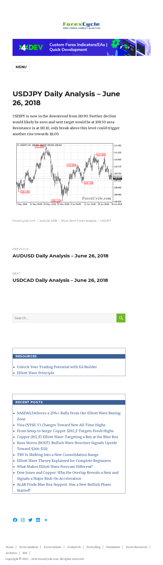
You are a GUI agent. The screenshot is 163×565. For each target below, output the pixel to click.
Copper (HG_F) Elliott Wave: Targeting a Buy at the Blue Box (67, 437)
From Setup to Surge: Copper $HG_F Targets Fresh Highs (65, 431)
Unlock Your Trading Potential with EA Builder (57, 367)
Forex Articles (53, 547)
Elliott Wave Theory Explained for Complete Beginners (64, 461)
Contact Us (74, 547)
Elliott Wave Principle (35, 373)
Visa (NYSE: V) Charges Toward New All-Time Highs (61, 425)
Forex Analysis (28, 547)
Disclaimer (113, 547)
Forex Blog (94, 547)
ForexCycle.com (24, 220)
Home (10, 547)
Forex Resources (137, 547)
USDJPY (105, 220)
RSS (25, 553)
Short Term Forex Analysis (78, 220)
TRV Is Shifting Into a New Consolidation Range (57, 455)
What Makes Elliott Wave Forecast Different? (55, 466)
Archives (11, 553)
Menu (21, 67)
